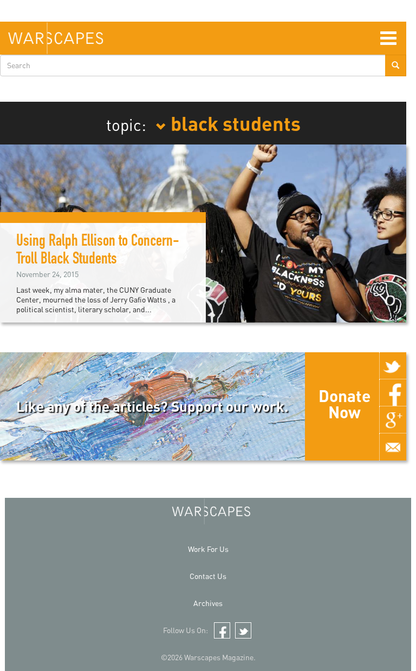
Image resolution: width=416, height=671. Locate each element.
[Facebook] (392, 392)
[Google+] (392, 419)
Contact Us (208, 576)
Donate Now (344, 403)
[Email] (392, 447)
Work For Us (208, 549)
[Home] (55, 38)
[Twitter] (392, 365)
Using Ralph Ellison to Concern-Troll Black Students (97, 251)
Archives (208, 603)
